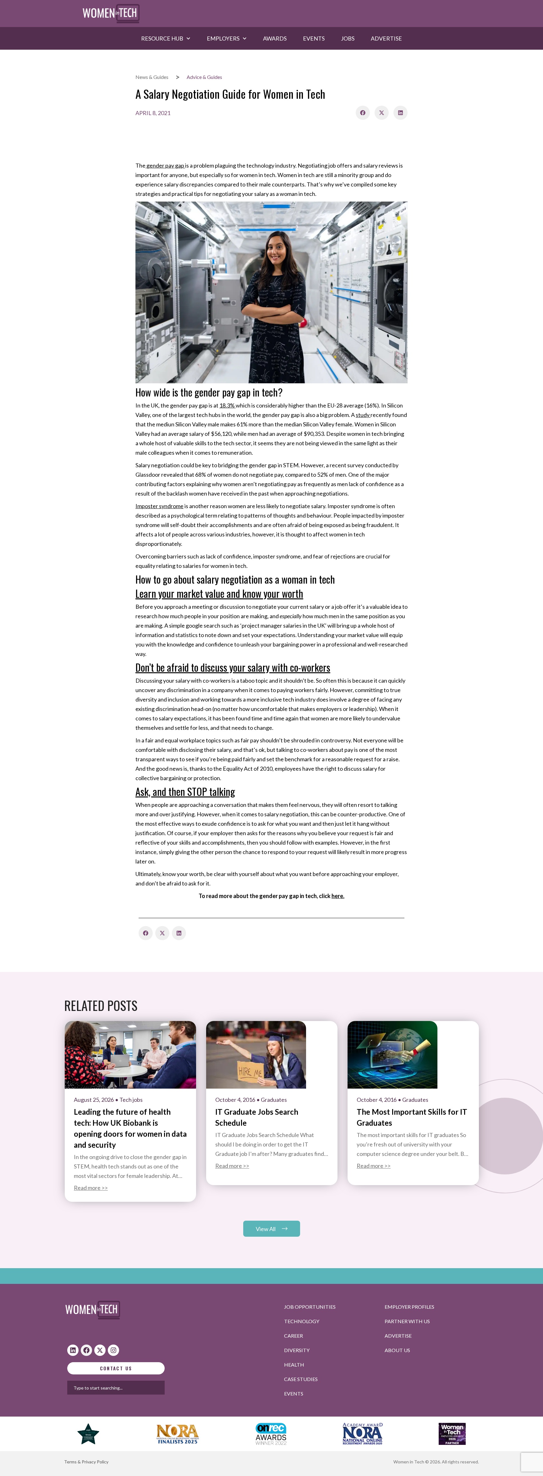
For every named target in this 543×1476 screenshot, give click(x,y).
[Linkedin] (73, 1350)
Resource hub (162, 38)
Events (314, 38)
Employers (223, 38)
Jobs (347, 38)
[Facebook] (86, 1350)
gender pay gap (165, 165)
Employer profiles (409, 1307)
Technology (301, 1321)
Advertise (386, 38)
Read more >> (91, 1187)
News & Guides (151, 77)
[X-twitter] (100, 1350)
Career (293, 1336)
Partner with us (407, 1321)
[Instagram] (113, 1350)
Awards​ (275, 38)
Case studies (301, 1379)
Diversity (297, 1350)
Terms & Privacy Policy (86, 1461)
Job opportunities (310, 1307)
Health (294, 1365)
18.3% (227, 405)
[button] (363, 113)
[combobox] (136, 1388)
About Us (397, 1350)
